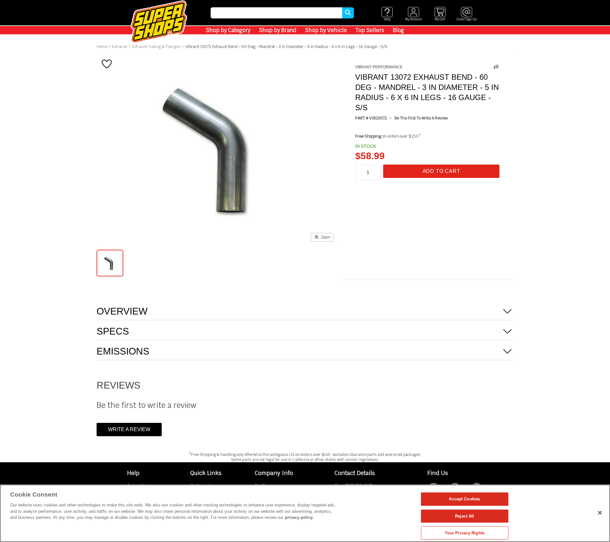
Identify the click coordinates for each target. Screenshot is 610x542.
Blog (398, 30)
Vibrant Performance (379, 67)
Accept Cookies (464, 499)
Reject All (464, 516)
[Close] (600, 513)
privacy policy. (299, 517)
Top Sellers (370, 30)
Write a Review (129, 429)
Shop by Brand (277, 30)
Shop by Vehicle (326, 30)
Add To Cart (441, 171)
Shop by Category (228, 30)
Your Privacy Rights (465, 533)
